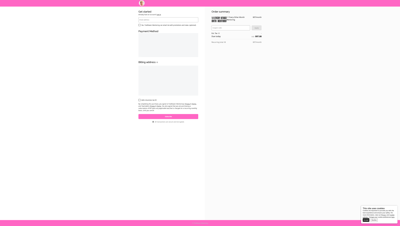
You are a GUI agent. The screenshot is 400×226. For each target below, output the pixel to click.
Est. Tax (214, 33)
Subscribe (168, 116)
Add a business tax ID (149, 100)
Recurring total (217, 42)
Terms (194, 104)
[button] (157, 62)
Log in (159, 15)
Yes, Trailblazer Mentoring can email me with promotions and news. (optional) (168, 25)
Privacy (187, 104)
